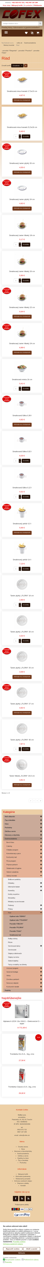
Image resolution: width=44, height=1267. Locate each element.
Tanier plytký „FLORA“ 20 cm (22, 632)
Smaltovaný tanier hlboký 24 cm (22, 344)
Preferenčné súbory (31, 1260)
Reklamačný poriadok (23, 1179)
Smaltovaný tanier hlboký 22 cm (22, 307)
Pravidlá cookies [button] (19, 1242)
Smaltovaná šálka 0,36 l (22, 416)
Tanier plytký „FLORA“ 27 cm (22, 704)
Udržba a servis (23, 1156)
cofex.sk (19, 43)
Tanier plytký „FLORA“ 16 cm (22, 596)
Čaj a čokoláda (23, 1160)
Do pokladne (28, 5)
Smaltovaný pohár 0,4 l (22, 560)
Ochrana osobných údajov (23, 1181)
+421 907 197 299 (31, 2)
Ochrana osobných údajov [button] (13, 1244)
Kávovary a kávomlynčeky (23, 1151)
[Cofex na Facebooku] (15, 1198)
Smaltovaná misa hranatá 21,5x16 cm (22, 127)
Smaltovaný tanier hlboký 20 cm (22, 271)
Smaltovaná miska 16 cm (22, 380)
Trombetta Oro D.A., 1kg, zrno (22, 1054)
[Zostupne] (25, 65)
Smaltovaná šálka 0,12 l (22, 488)
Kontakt (23, 1185)
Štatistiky (8, 1262)
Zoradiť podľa (6, 65)
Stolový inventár (9, 45)
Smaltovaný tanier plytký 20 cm (22, 163)
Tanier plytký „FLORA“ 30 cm (22, 740)
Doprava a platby (23, 1183)
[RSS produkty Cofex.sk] (22, 1198)
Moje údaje (6, 5)
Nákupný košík (17, 5)
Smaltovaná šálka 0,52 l (22, 452)
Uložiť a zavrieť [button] (31, 1249)
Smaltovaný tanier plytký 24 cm (22, 199)
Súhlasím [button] (21, 1253)
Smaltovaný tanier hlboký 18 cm (22, 235)
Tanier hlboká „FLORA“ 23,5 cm (22, 776)
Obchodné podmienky (23, 1176)
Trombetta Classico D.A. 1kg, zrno (22, 1087)
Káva (23, 1149)
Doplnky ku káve (23, 1158)
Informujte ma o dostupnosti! (22, 100)
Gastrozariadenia (30, 43)
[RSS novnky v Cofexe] (28, 1198)
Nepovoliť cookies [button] (12, 1249)
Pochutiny (23, 1162)
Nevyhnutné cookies (13, 1260)
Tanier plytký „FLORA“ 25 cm (22, 668)
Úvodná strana (23, 1147)
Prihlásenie (38, 5)
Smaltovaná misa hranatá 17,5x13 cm (22, 91)
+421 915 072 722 (18, 2)
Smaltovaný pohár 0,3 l (22, 524)
